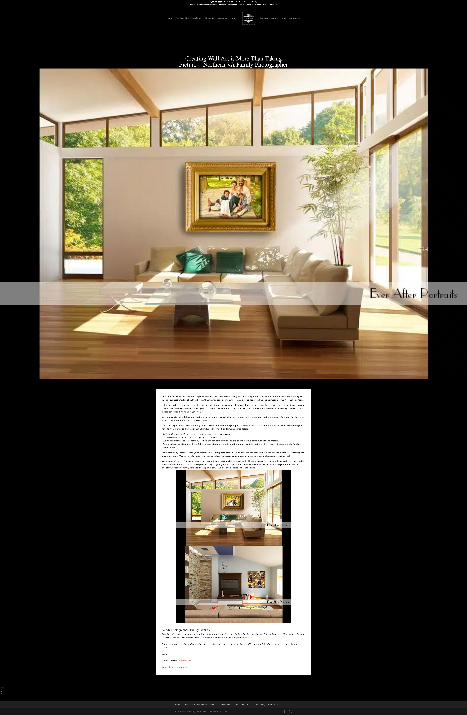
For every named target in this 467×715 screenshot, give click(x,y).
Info (240, 4)
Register (250, 4)
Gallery (258, 4)
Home (192, 4)
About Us (222, 4)
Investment (232, 4)
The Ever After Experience (207, 4)
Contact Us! (185, 661)
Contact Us (273, 4)
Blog (264, 4)
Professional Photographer (175, 667)
